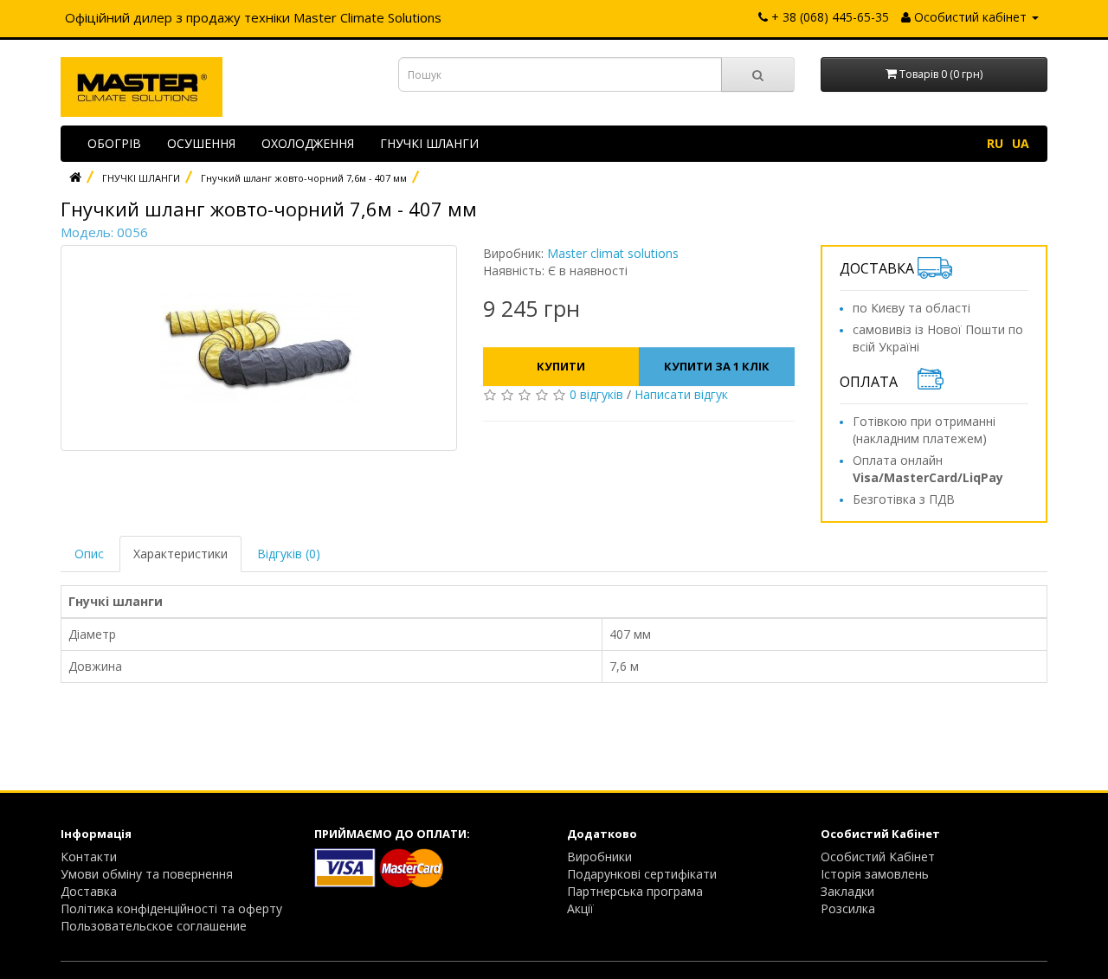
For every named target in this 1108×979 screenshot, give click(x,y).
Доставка (89, 891)
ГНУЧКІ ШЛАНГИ (429, 143)
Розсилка (848, 908)
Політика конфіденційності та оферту (171, 908)
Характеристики (180, 553)
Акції (580, 908)
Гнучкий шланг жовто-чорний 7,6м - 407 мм (304, 177)
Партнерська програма (635, 891)
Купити (561, 366)
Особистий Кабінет (878, 856)
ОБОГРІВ (114, 143)
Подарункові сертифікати (642, 874)
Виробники (599, 856)
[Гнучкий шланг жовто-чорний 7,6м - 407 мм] (259, 348)
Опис (89, 553)
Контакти (89, 856)
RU (995, 143)
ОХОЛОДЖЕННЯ (307, 143)
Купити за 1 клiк (717, 366)
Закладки (847, 891)
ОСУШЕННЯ (201, 143)
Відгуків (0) (288, 553)
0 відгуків (596, 394)
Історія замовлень (875, 874)
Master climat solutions (613, 253)
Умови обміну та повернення (147, 874)
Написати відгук (681, 394)
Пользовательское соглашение (154, 926)
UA (1020, 143)
